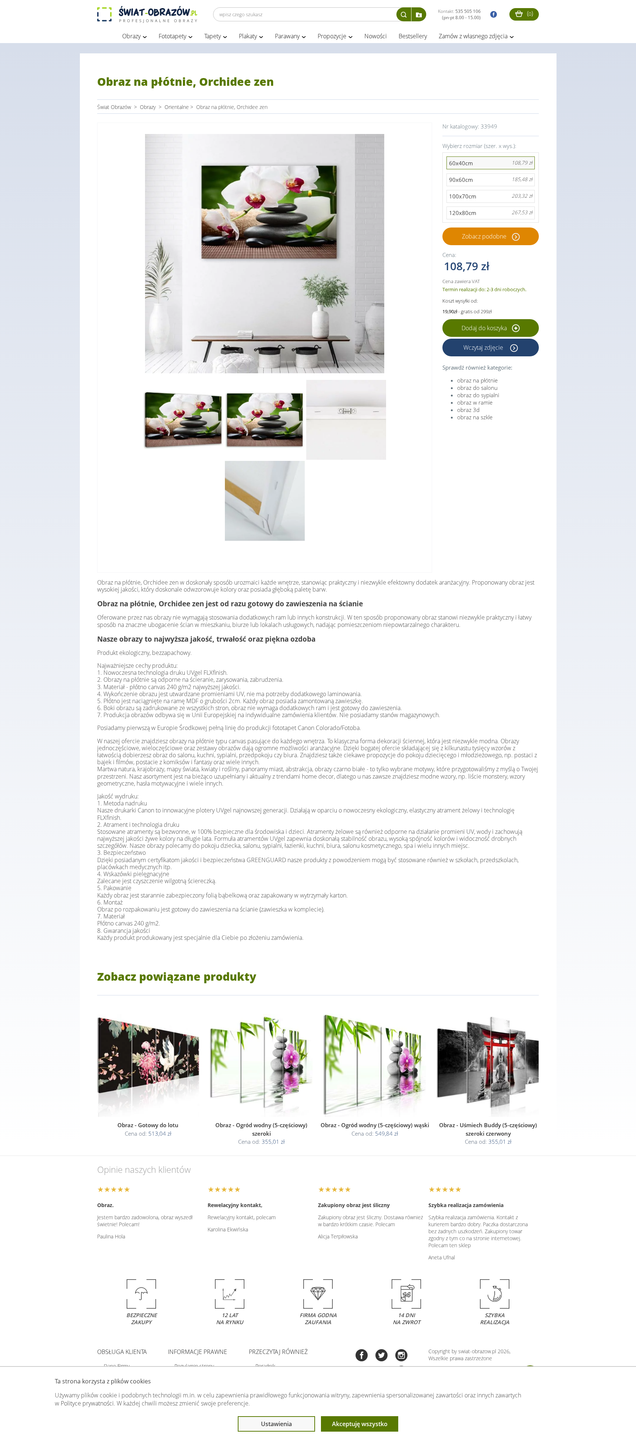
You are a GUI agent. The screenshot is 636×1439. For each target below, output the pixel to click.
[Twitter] (381, 1356)
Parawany (287, 36)
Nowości (375, 36)
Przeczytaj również (278, 1352)
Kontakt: (459, 14)
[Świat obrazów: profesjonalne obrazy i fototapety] (147, 14)
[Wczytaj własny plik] (418, 14)
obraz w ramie (474, 402)
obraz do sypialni (478, 395)
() (529, 13)
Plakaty (248, 36)
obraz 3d (468, 409)
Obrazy (131, 36)
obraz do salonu (477, 387)
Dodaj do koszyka (485, 328)
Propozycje (332, 36)
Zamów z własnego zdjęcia (473, 36)
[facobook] (492, 14)
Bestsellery (413, 36)
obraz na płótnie (477, 380)
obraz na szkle (474, 417)
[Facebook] (361, 1356)
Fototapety (172, 36)
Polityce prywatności (87, 1403)
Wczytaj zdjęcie (484, 347)
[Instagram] (401, 1356)
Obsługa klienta (122, 1352)
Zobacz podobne (484, 236)
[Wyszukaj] (403, 14)
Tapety (212, 36)
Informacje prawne (197, 1352)
